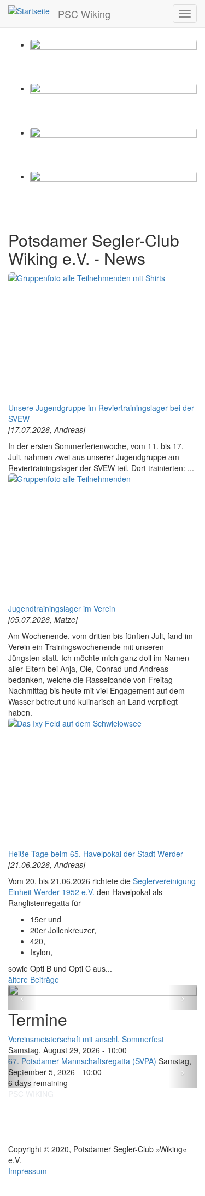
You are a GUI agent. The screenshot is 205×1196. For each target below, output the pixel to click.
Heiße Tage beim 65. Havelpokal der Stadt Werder (95, 853)
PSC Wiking (84, 14)
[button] (22, 997)
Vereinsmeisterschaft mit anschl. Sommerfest (86, 1039)
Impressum (27, 1170)
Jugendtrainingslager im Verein (61, 608)
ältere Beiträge (33, 979)
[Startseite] (29, 10)
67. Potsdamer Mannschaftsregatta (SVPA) (82, 1060)
